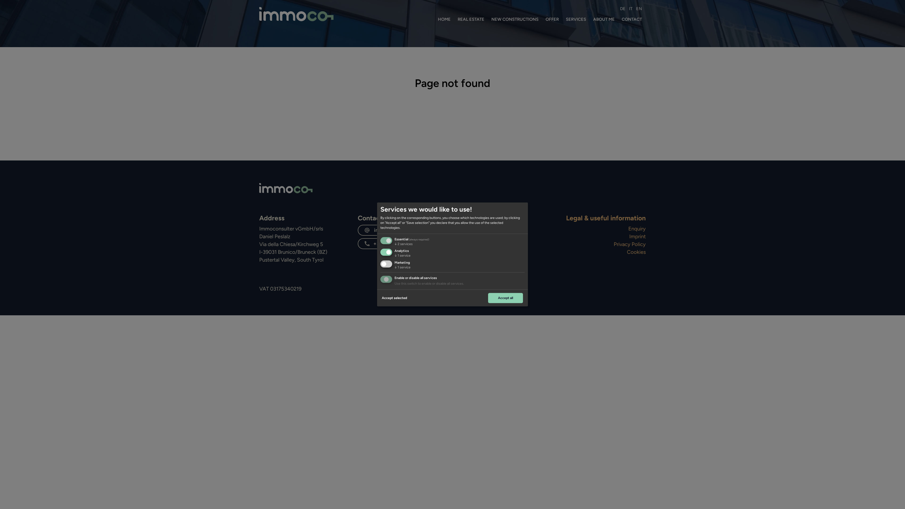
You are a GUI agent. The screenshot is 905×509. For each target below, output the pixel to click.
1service (403, 256)
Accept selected (394, 298)
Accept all (505, 298)
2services (404, 244)
